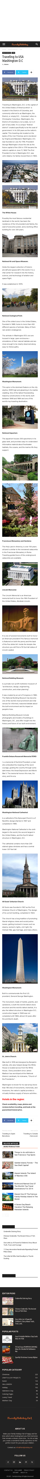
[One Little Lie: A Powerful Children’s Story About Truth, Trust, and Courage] (7, 1322)
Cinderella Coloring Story (12, 1231)
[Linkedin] (20, 1462)
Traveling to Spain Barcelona (8, 1135)
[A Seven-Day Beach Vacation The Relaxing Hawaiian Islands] (7, 1206)
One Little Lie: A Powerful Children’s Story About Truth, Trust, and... (24, 1321)
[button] (3, 44)
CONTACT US (8, 1470)
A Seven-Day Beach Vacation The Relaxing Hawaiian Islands (23, 1207)
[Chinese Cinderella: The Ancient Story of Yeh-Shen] (7, 1311)
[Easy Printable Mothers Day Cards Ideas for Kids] (7, 1339)
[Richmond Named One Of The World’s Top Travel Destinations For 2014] (7, 1186)
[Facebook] (8, 1462)
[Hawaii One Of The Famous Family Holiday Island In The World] (7, 1197)
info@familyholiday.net (24, 1447)
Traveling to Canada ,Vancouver (30, 1135)
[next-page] (7, 1215)
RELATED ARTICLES (11, 1143)
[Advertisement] (20, 20)
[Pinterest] (26, 1462)
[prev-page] (3, 1215)
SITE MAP (15, 1472)
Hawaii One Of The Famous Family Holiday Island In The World (26, 1196)
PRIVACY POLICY (29, 1470)
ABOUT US (24, 1472)
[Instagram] (14, 1462)
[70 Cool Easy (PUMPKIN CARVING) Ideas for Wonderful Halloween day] (6, 1349)
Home (4, 49)
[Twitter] (32, 1462)
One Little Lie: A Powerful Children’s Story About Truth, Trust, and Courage (20, 1244)
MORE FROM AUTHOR (12, 1147)
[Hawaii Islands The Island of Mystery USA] (7, 1176)
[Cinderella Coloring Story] (7, 1301)
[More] (31, 72)
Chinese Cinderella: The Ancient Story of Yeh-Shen (19, 1237)
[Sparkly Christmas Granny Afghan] (7, 1360)
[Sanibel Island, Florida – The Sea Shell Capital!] (7, 1165)
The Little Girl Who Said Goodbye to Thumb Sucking (18, 1257)
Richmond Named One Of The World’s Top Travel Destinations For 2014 (25, 1186)
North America (12, 49)
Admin (6, 64)
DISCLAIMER (18, 1470)
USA (21, 49)
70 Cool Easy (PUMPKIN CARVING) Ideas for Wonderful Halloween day (26, 1349)
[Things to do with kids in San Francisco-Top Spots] (7, 1155)
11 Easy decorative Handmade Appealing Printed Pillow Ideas (21, 1251)
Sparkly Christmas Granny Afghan (26, 1357)
